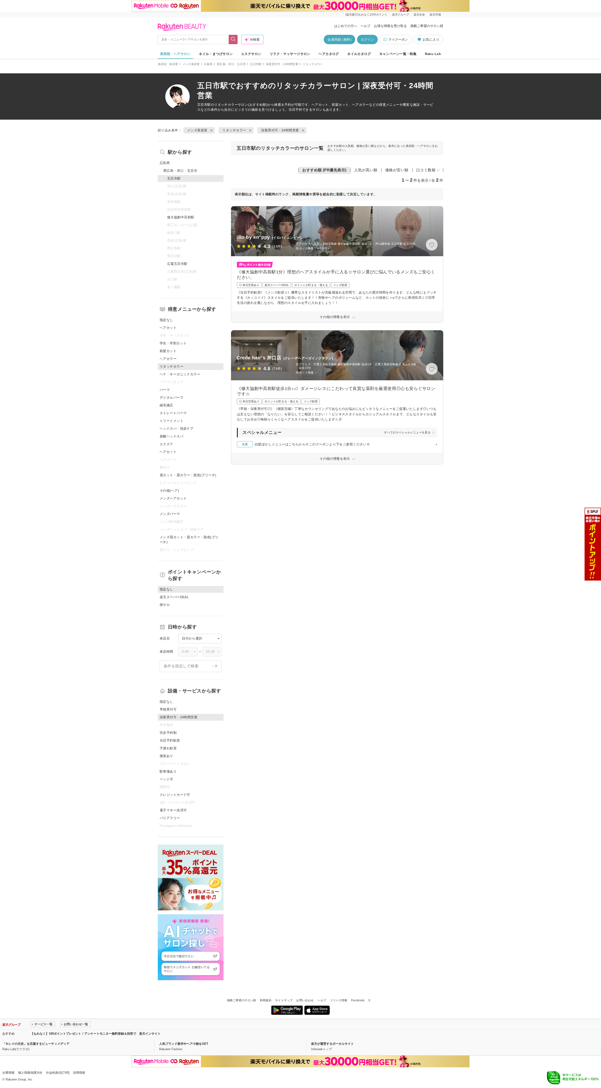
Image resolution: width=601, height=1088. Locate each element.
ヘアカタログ (329, 54)
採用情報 (79, 1072)
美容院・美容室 (168, 64)
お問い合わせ (305, 1000)
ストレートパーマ (173, 413)
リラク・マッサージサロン (290, 54)
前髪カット (168, 351)
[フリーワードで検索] (233, 39)
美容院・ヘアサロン (175, 54)
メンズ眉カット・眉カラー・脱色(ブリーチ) (189, 539)
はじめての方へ (345, 26)
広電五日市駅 (177, 264)
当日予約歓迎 (170, 740)
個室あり (166, 756)
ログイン (367, 39)
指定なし (166, 320)
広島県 (208, 64)
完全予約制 (168, 732)
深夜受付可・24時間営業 (282, 64)
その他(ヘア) (169, 490)
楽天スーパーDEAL (174, 597)
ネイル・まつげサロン (216, 54)
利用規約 (265, 1000)
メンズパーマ (170, 514)
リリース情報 (338, 1000)
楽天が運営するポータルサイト (332, 1043)
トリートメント (171, 421)
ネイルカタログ (359, 54)
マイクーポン (398, 39)
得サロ (165, 605)
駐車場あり (168, 771)
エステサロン (251, 54)
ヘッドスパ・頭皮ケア (176, 428)
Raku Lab (433, 54)
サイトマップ (284, 1000)
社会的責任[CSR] (57, 1072)
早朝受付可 (168, 709)
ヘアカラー (168, 359)
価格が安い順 (396, 170)
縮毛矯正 (166, 405)
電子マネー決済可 (173, 810)
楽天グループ (400, 14)
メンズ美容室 (191, 64)
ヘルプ (365, 26)
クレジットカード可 (175, 795)
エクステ (166, 444)
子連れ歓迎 (168, 748)
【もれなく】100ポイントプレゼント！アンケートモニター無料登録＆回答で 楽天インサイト (96, 1033)
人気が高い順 (366, 170)
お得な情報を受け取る (390, 26)
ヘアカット (168, 328)
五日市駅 (256, 64)
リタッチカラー (226, 104)
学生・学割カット (173, 343)
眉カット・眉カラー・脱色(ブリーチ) (188, 475)
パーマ (165, 390)
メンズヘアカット (173, 498)
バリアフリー (170, 818)
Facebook (358, 1000)
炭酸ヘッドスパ (171, 436)
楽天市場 (435, 14)
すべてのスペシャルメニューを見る (407, 432)
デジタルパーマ (171, 397)
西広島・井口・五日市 (231, 64)
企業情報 (8, 1072)
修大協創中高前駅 (180, 217)
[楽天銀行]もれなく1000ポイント (366, 14)
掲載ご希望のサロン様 (426, 26)
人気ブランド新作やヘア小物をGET (183, 1043)
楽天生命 (419, 14)
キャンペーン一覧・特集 (398, 54)
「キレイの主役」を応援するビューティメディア (35, 1043)
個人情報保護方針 (30, 1072)
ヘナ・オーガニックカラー (180, 374)
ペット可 (166, 779)
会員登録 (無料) (339, 39)
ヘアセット (168, 452)
